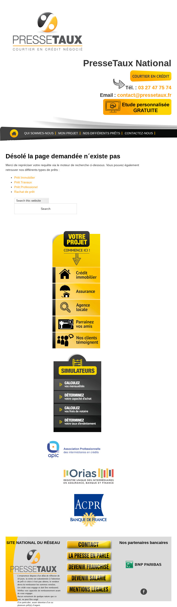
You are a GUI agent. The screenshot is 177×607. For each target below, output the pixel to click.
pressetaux (47, 30)
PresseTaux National (127, 63)
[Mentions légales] (88, 593)
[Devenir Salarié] (88, 582)
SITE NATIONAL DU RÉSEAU (33, 543)
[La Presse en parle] (88, 559)
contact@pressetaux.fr (144, 95)
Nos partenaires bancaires (143, 543)
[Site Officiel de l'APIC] (73, 457)
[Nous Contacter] (88, 548)
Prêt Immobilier (24, 177)
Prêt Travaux (23, 182)
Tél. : (131, 87)
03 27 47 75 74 (154, 87)
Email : (108, 95)
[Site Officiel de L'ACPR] (88, 525)
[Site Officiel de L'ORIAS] (89, 483)
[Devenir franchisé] (88, 571)
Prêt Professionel (26, 187)
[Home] (14, 133)
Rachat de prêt (24, 191)
